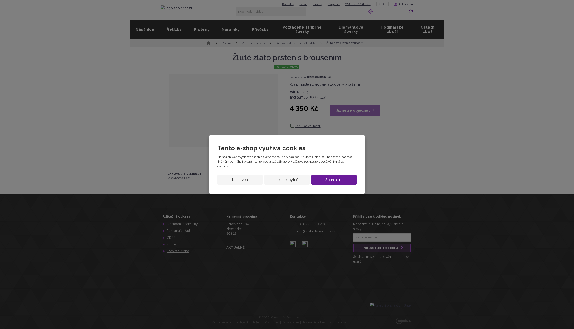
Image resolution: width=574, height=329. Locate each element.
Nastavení (240, 180)
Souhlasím (334, 180)
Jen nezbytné (287, 180)
